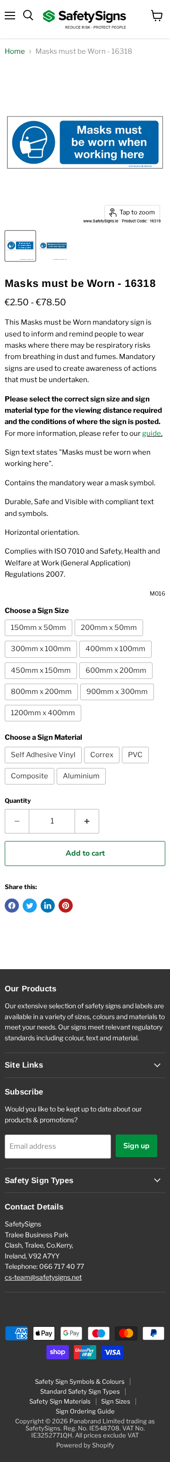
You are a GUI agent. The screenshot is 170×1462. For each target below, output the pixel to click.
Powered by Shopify (85, 1445)
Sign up (136, 1146)
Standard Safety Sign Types (80, 1391)
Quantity (18, 800)
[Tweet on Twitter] (30, 905)
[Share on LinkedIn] (48, 905)
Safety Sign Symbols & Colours (80, 1381)
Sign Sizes (115, 1401)
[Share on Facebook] (12, 905)
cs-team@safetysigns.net (43, 1277)
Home (15, 52)
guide (151, 433)
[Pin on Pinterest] (66, 905)
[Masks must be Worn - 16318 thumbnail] (20, 246)
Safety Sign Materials (60, 1401)
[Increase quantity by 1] (87, 821)
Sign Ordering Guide (85, 1411)
